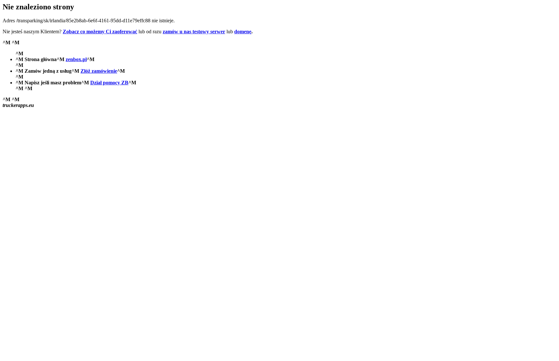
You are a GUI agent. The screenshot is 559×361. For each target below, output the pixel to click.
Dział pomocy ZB (109, 82)
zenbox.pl (76, 59)
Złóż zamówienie (99, 71)
